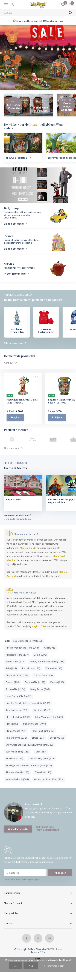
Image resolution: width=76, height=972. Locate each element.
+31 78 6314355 (45, 826)
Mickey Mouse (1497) (34, 723)
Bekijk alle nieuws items (17, 518)
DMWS (50, 949)
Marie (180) (12, 723)
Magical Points (28, 548)
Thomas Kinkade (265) (17, 772)
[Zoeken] (70, 13)
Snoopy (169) (57, 737)
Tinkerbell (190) (42, 772)
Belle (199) (11, 668)
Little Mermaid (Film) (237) (49, 717)
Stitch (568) (40, 751)
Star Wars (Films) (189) (17, 751)
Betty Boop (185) (31, 668)
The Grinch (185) (14, 758)
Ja (15, 965)
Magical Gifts (38, 626)
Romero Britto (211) (16, 737)
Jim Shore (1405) (42, 710)
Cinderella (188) (53, 668)
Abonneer (60, 872)
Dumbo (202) (13, 682)
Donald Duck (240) (43, 675)
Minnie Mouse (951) (16, 730)
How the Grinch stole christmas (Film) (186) (28, 703)
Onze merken (11, 448)
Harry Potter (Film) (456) (18, 696)
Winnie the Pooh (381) (17, 779)
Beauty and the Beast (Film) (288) (47, 661)
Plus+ (59, 949)
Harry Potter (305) (40, 689)
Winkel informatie (18, 829)
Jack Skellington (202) (17, 710)
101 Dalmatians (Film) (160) (27, 640)
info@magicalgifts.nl (47, 829)
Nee (31, 965)
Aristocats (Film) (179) (17, 654)
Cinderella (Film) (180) (17, 675)
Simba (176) (38, 737)
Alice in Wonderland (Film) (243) (22, 647)
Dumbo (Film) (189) (35, 682)
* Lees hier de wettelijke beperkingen (21, 879)
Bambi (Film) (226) (15, 661)
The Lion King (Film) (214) (41, 758)
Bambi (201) (40, 654)
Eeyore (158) (57, 682)
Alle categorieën (13, 343)
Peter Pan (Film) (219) (43, 730)
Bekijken (15, 417)
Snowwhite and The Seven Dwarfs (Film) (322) (29, 744)
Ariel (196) (49, 647)
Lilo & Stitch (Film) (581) (18, 717)
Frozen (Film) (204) (15, 689)
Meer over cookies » (54, 965)
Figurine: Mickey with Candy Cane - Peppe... (22, 401)
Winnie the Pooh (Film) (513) (48, 779)
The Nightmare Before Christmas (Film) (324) (29, 765)
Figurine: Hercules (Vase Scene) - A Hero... (61, 401)
